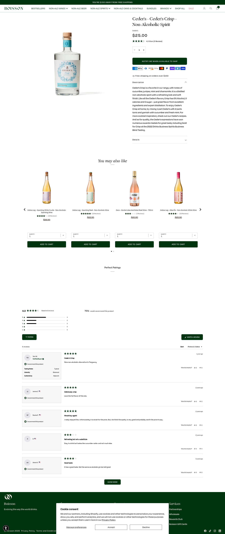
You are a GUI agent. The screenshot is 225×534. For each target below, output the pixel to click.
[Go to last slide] (24, 209)
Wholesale (174, 514)
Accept (111, 527)
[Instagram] (215, 531)
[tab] (111, 251)
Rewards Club (176, 519)
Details (135, 139)
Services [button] (174, 504)
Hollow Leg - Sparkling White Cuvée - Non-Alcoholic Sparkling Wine (46, 211)
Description (138, 82)
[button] (58, 8)
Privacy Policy (109, 519)
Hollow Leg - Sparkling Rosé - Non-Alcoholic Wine (90, 210)
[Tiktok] (210, 531)
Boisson (10, 530)
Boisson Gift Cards (178, 524)
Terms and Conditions (47, 530)
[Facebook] (205, 531)
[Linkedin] (220, 531)
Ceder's (135, 30)
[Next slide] (200, 209)
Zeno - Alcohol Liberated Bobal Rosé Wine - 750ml (134, 210)
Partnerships (175, 509)
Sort (182, 346)
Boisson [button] (9, 504)
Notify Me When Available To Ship (159, 61)
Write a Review (195, 338)
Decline (146, 527)
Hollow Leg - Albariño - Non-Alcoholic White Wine (178, 210)
